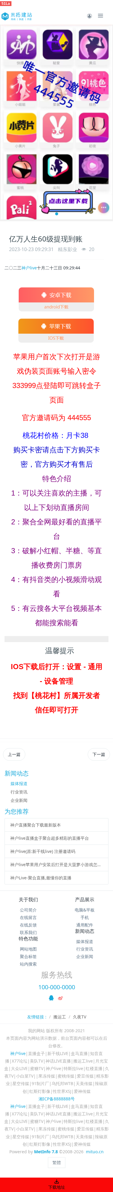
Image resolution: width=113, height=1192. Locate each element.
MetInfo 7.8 (46, 1151)
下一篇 (99, 754)
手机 (84, 917)
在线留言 (28, 917)
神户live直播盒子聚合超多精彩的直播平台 (49, 838)
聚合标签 (28, 956)
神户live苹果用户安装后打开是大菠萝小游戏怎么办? (56, 864)
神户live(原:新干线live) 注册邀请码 (42, 851)
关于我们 (28, 899)
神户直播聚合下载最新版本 (35, 825)
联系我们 (28, 932)
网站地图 (28, 949)
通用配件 (84, 925)
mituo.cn (95, 1151)
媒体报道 (19, 783)
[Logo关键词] (16, 16)
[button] (7, 123)
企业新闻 (19, 800)
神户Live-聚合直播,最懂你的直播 (40, 878)
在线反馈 (28, 925)
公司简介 (28, 910)
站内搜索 (28, 964)
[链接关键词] (56, 295)
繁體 (56, 1162)
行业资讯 (19, 792)
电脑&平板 (85, 910)
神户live (29, 268)
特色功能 (28, 938)
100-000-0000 (56, 987)
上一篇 (14, 754)
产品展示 (84, 899)
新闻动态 (84, 931)
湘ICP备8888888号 (57, 1099)
